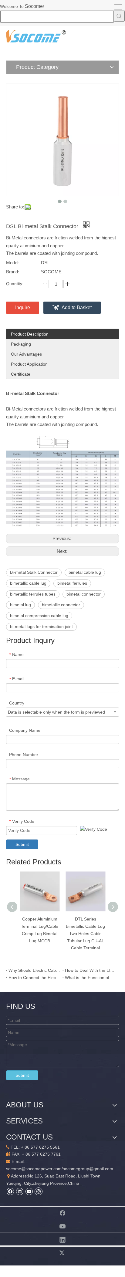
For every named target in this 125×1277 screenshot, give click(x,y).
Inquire (22, 307)
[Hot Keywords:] (119, 16)
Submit (22, 844)
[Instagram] (38, 1191)
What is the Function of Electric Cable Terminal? (91, 977)
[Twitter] (62, 1253)
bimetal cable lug (85, 572)
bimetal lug (20, 604)
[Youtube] (29, 1191)
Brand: (12, 271)
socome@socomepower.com (34, 1168)
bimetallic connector (61, 604)
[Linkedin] (19, 1191)
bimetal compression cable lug (39, 615)
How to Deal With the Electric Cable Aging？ (91, 970)
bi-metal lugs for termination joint (41, 626)
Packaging (21, 344)
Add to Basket (77, 307)
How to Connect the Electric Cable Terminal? (34, 977)
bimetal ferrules (72, 583)
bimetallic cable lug (28, 583)
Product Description (30, 334)
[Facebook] (10, 1191)
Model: (12, 262)
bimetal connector (83, 594)
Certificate (20, 374)
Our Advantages (26, 354)
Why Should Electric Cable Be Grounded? (34, 970)
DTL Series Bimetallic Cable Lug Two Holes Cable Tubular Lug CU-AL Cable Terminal (85, 933)
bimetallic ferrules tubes (33, 594)
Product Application (29, 364)
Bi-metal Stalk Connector (34, 572)
